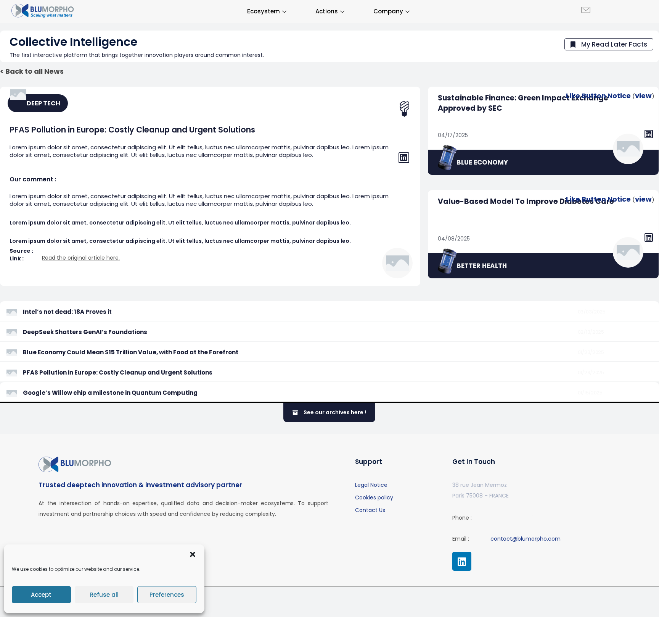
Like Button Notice (598, 95)
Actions (326, 11)
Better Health (481, 265)
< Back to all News (32, 71)
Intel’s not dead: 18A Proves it (67, 312)
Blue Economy (482, 162)
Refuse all (104, 595)
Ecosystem (263, 11)
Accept (41, 595)
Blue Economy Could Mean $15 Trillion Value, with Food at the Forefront (130, 352)
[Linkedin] (461, 561)
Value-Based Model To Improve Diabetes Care (526, 201)
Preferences (166, 595)
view (643, 95)
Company (388, 11)
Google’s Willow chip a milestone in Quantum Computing (110, 393)
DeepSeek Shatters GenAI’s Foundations (85, 332)
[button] (192, 554)
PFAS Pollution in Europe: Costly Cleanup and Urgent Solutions (117, 372)
